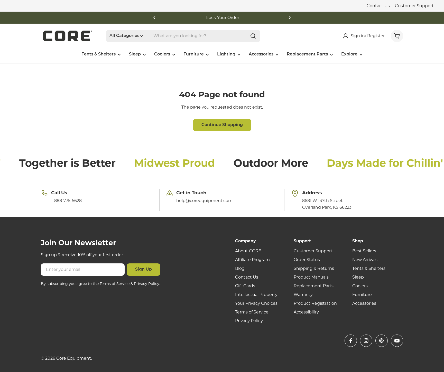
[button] (154, 18)
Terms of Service (115, 283)
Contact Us (378, 5)
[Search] (253, 36)
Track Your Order (222, 17)
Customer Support (414, 5)
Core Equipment (73, 358)
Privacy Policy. (147, 283)
